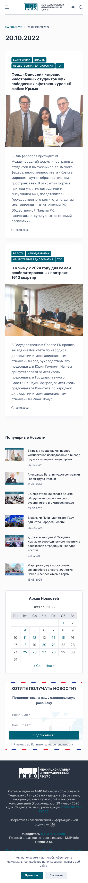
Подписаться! (43, 735)
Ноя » (50, 666)
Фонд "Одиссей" (53, 834)
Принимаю (32, 875)
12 (34, 637)
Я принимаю (43, 744)
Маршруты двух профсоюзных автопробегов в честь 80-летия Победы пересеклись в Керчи (50, 570)
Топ (59, 65)
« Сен (37, 666)
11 (25, 637)
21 (53, 645)
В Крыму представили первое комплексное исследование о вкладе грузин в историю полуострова (54, 455)
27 (44, 652)
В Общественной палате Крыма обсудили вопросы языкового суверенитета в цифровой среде (51, 498)
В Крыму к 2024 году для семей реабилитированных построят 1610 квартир (41, 273)
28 (54, 652)
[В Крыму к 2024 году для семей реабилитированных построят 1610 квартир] (44, 310)
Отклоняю (56, 875)
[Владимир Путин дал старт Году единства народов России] (14, 521)
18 (25, 645)
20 (44, 645)
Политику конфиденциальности (52, 744)
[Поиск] (81, 7)
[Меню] (7, 7)
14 (53, 637)
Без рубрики (21, 59)
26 (35, 652)
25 (25, 652)
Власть (39, 59)
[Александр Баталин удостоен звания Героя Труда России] (14, 478)
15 (63, 637)
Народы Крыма (38, 253)
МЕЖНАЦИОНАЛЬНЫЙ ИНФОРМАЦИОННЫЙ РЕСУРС (52, 7)
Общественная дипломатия (33, 65)
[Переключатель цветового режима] (73, 7)
